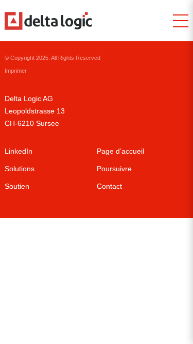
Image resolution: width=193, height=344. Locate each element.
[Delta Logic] (48, 21)
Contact (109, 186)
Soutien (17, 186)
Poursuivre (114, 169)
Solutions (19, 169)
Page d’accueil (120, 151)
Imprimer (16, 71)
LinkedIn (18, 151)
